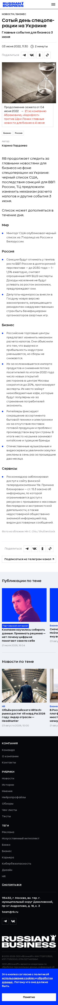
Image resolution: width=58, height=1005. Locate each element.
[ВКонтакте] (13, 921)
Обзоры (7, 803)
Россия (18, 133)
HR (4, 876)
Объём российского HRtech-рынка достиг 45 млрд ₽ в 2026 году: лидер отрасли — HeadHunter (23, 715)
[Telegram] (5, 921)
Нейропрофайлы (14, 797)
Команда (8, 750)
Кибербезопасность (16, 863)
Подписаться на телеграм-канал (28, 559)
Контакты (9, 762)
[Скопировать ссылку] (47, 55)
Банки (6, 845)
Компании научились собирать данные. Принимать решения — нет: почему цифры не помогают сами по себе (24, 635)
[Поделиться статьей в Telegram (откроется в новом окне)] (24, 55)
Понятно (29, 997)
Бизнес (21, 14)
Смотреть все (12, 884)
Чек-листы (9, 810)
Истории (8, 785)
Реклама (8, 832)
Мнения (7, 791)
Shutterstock (47, 531)
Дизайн (7, 870)
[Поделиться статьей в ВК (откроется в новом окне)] (32, 55)
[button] (53, 4)
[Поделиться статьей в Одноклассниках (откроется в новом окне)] (39, 55)
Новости (8, 14)
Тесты (6, 816)
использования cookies (18, 978)
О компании (10, 756)
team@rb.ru (10, 912)
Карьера (8, 857)
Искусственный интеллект (20, 838)
